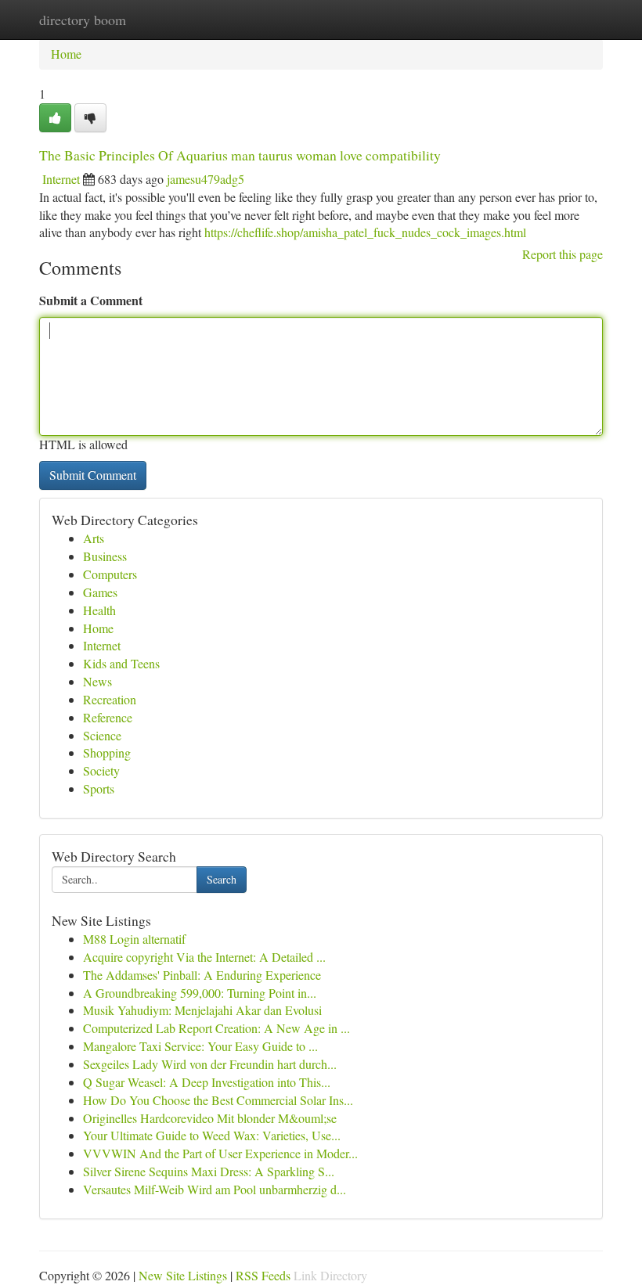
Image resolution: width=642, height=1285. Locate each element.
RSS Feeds (263, 1275)
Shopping (107, 752)
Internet (61, 179)
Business (105, 556)
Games (100, 592)
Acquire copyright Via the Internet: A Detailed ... (204, 956)
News (97, 681)
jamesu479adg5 (205, 179)
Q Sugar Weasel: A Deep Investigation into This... (206, 1082)
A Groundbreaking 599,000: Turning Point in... (199, 992)
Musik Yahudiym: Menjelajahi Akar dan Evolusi (202, 1010)
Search (221, 879)
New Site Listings (183, 1275)
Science (102, 735)
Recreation (109, 699)
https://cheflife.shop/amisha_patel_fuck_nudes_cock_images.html (365, 232)
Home (66, 53)
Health (99, 610)
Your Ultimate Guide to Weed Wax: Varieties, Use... (212, 1135)
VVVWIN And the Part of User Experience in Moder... (220, 1153)
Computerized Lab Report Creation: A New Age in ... (216, 1028)
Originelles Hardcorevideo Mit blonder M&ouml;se (210, 1118)
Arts (93, 538)
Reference (107, 717)
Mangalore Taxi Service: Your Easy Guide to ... (200, 1046)
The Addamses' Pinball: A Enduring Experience (202, 974)
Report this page (562, 254)
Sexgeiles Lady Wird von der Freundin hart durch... (210, 1064)
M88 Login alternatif (134, 938)
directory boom (82, 19)
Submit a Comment (90, 300)
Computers (110, 574)
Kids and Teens (121, 663)
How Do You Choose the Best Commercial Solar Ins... (218, 1100)
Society (101, 770)
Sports (98, 788)
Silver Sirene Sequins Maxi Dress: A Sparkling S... (208, 1171)
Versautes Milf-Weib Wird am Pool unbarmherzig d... (214, 1189)
